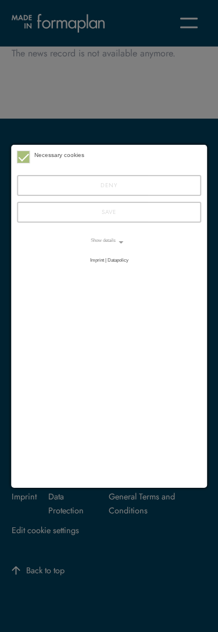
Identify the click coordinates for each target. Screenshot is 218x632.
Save (109, 212)
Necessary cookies (59, 155)
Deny (109, 185)
